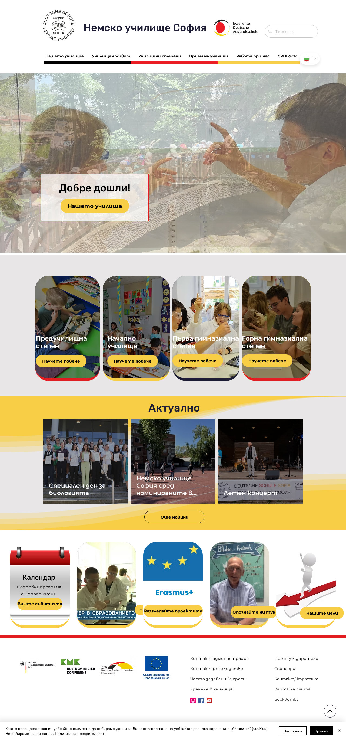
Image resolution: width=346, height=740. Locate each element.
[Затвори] (339, 731)
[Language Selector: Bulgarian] (310, 59)
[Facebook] (201, 700)
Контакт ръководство (216, 668)
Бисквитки (286, 699)
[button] (173, 163)
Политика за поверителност (79, 733)
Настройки (292, 731)
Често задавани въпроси (218, 678)
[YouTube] (209, 700)
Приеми (321, 731)
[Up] (330, 711)
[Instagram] (193, 700)
